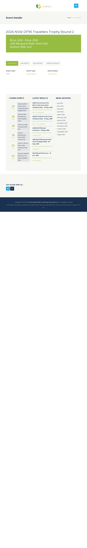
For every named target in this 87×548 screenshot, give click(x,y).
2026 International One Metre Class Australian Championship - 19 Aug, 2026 (42, 105)
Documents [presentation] (25, 63)
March (61, 115)
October (61, 129)
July (60, 103)
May (60, 109)
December (62, 123)
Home (69, 18)
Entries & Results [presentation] (53, 63)
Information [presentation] (12, 63)
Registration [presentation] (37, 63)
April (60, 112)
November (62, 126)
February (61, 117)
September (62, 132)
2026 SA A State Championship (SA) (23, 127)
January (61, 120)
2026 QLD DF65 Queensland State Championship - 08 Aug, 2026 (41, 142)
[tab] (12, 63)
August (61, 134)
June (60, 106)
